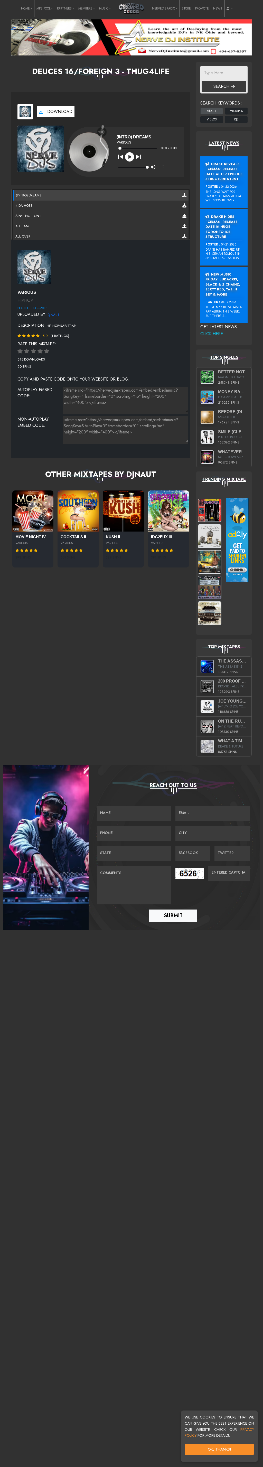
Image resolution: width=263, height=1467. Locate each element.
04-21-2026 (229, 244)
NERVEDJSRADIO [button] (163, 8)
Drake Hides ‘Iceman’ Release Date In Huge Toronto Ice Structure (221, 226)
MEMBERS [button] (85, 8)
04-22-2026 (229, 186)
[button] (229, 8)
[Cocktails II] (78, 511)
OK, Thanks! (219, 1449)
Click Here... (213, 334)
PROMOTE (202, 8)
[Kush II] (123, 511)
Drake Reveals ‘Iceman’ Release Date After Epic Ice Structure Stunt (223, 172)
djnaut (54, 314)
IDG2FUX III (161, 537)
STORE (186, 8)
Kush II (113, 537)
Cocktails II (73, 537)
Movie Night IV (30, 537)
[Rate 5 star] (46, 351)
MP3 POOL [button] (43, 8)
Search (222, 86)
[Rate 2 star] (26, 351)
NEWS (217, 8)
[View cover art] (25, 111)
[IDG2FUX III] (168, 511)
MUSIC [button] (103, 8)
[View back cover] (34, 266)
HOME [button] (25, 8)
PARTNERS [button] (64, 8)
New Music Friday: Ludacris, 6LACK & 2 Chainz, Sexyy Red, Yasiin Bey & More (222, 284)
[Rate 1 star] (20, 351)
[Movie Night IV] (32, 511)
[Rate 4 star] (40, 351)
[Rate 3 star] (33, 351)
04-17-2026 (228, 302)
